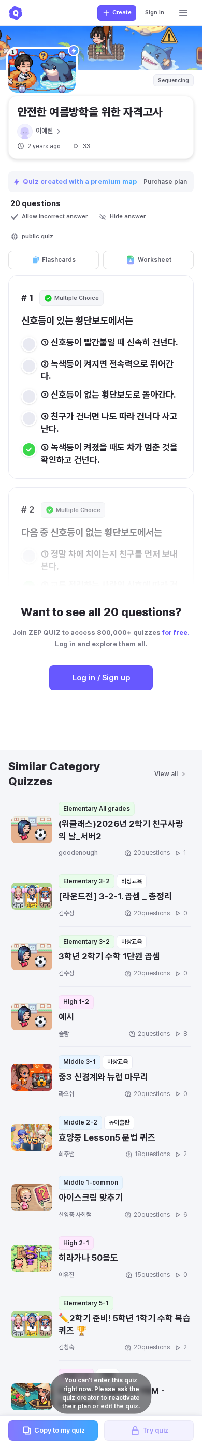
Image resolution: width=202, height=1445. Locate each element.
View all (166, 774)
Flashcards (59, 260)
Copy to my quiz (59, 1430)
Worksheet (154, 260)
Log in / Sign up (101, 677)
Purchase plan (165, 181)
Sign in (154, 12)
